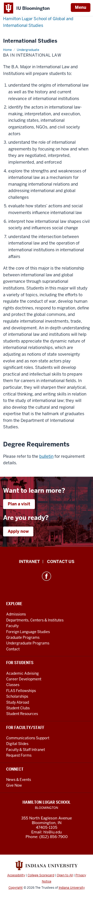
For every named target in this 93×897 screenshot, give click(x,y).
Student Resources (22, 713)
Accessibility (16, 875)
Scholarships (17, 696)
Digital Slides (17, 743)
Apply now (18, 531)
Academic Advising (22, 673)
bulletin (46, 456)
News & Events (18, 779)
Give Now (14, 785)
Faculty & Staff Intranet (25, 749)
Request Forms (19, 755)
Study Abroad (17, 702)
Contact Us (60, 561)
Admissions (16, 614)
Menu (80, 7)
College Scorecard (41, 875)
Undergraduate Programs (27, 643)
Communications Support (27, 738)
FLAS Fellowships (21, 690)
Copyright (16, 888)
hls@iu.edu (52, 832)
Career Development (23, 679)
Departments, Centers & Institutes (35, 620)
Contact (13, 649)
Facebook (46, 576)
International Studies (30, 41)
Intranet (29, 561)
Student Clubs (18, 708)
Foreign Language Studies (28, 631)
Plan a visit (19, 504)
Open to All (65, 875)
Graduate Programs (23, 637)
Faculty (12, 626)
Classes (12, 684)
